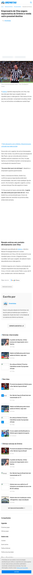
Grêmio (4, 91)
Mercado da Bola (17, 6)
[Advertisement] (16, 39)
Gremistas (8, 20)
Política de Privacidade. (22, 567)
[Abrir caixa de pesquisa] (31, 3)
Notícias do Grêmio (9, 6)
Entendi (16, 571)
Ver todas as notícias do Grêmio (16, 508)
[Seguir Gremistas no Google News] (11, 279)
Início (2, 6)
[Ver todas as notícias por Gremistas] (5, 303)
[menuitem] (16, 527)
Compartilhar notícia (15, 326)
